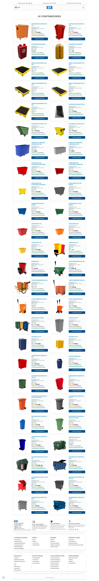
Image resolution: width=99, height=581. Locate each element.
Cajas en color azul (54, 566)
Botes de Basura (17, 539)
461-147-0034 (26, 3)
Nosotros (52, 539)
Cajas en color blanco (55, 557)
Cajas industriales (36, 557)
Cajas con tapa (35, 559)
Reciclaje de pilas (17, 570)
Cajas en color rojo (54, 563)
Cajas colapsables (36, 563)
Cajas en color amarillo (55, 559)
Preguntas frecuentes (73, 543)
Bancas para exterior (73, 557)
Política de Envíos (72, 541)
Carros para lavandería (19, 548)
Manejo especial (17, 566)
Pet (14, 563)
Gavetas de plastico (18, 541)
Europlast (34, 541)
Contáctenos (71, 539)
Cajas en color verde (55, 564)
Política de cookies (54, 546)
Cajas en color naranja (55, 561)
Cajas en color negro (55, 568)
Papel (15, 564)
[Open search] (83, 7)
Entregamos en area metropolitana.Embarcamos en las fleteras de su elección (40, 527)
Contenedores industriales (19, 543)
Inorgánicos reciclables (19, 559)
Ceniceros (71, 559)
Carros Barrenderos (18, 546)
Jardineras (71, 561)
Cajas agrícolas (35, 561)
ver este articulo (39, 38)
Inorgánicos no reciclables (19, 561)
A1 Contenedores (40, 33)
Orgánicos (16, 557)
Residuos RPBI (17, 568)
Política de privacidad (55, 543)
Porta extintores (72, 563)
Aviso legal (53, 541)
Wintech (34, 539)
